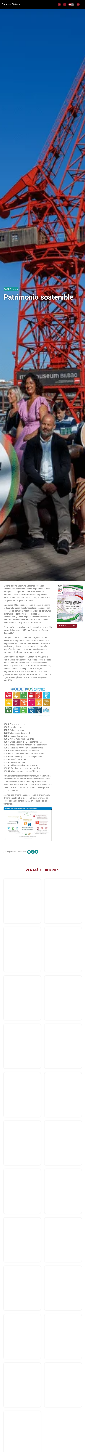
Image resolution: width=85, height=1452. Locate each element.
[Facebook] (59, 4)
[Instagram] (64, 4)
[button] (70, 4)
